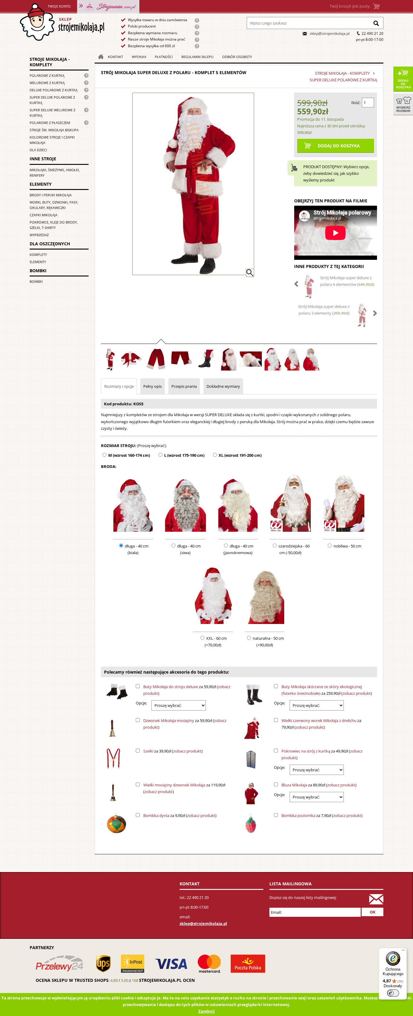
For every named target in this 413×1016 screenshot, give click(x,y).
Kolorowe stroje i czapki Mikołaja (52, 140)
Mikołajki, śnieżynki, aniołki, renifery (55, 173)
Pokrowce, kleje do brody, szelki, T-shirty (54, 225)
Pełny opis (152, 386)
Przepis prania (184, 386)
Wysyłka (139, 56)
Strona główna (62, 22)
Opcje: (141, 703)
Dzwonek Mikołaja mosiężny (168, 720)
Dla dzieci (38, 150)
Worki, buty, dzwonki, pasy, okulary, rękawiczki (54, 205)
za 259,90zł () (326, 690)
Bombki (38, 270)
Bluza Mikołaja (294, 785)
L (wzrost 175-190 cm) (184, 455)
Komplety (38, 254)
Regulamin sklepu (197, 56)
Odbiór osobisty (237, 56)
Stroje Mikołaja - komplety (50, 61)
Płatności (164, 56)
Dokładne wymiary (223, 386)
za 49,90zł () (322, 754)
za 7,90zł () (322, 815)
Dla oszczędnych (50, 244)
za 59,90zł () (186, 690)
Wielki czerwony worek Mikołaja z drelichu (318, 720)
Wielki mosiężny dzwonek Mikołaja (174, 785)
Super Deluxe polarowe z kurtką (52, 100)
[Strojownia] (108, 6)
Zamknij (206, 1011)
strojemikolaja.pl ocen (167, 980)
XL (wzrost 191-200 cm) (240, 455)
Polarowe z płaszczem (50, 122)
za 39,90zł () (173, 751)
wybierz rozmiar (403, 109)
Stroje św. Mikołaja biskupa (54, 130)
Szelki (148, 751)
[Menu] (403, 951)
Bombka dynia (156, 815)
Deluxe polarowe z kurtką (53, 90)
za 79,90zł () (321, 724)
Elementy (41, 184)
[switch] (393, 993)
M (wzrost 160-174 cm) (129, 455)
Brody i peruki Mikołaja (51, 195)
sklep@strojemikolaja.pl (330, 33)
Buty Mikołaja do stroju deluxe (170, 686)
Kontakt (115, 56)
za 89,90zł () (318, 785)
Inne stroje (43, 159)
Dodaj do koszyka (403, 84)
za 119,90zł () (184, 788)
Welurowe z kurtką (47, 82)
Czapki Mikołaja (43, 215)
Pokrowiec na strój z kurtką (305, 751)
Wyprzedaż (39, 235)
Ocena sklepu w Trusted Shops (72, 980)
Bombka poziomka (298, 815)
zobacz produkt (357, 693)
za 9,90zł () (179, 815)
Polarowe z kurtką (47, 75)
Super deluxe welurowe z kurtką (52, 113)
